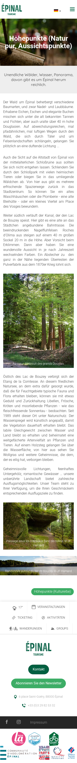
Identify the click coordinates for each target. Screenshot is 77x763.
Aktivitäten (56, 617)
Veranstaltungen (51, 607)
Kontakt (38, 669)
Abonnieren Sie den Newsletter (38, 683)
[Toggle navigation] (73, 9)
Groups (62, 628)
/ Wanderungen (27, 628)
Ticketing (25, 617)
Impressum (38, 722)
